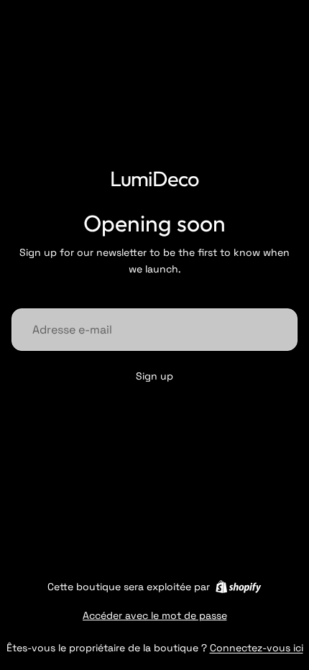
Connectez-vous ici (256, 647)
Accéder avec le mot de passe (155, 615)
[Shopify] (238, 586)
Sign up (154, 376)
